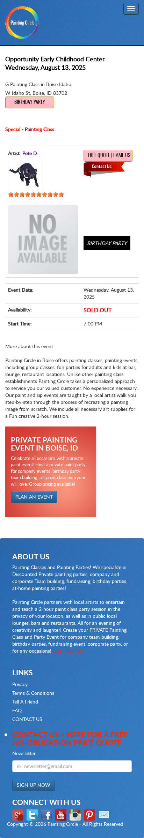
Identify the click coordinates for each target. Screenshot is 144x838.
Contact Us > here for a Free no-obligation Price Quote (70, 738)
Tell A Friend (25, 701)
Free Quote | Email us (109, 155)
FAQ (17, 710)
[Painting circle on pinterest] (90, 814)
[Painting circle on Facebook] (47, 814)
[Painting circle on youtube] (61, 814)
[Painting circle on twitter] (33, 814)
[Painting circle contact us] (104, 814)
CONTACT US (68, 650)
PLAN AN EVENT (34, 496)
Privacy (20, 684)
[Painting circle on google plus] (18, 814)
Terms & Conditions (33, 693)
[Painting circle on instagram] (76, 814)
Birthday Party (29, 102)
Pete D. (30, 153)
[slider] (36, 194)
